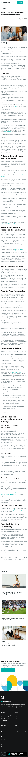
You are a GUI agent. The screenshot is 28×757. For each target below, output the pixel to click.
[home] (5, 2)
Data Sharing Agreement (20, 731)
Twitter (2, 741)
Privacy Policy (18, 729)
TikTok (21, 175)
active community (16, 372)
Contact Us (3, 728)
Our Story (3, 729)
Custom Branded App (6, 715)
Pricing (16, 718)
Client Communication (6, 718)
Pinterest (3, 744)
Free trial (20, 2)
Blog (2, 731)
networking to (7, 131)
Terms (16, 728)
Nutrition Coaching (5, 716)
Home (16, 715)
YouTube (3, 176)
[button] (25, 2)
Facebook (10, 240)
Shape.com (4, 223)
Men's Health (11, 223)
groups (16, 106)
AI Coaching (4, 720)
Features (17, 716)
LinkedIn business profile (17, 84)
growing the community (15, 510)
